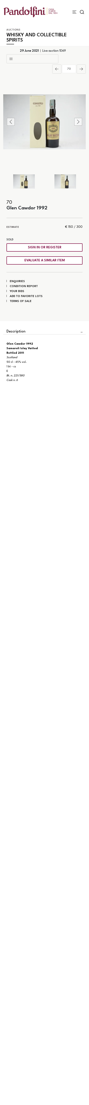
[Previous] (56, 69)
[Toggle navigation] (74, 12)
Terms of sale (21, 301)
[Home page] (30, 12)
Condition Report (24, 286)
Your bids (17, 291)
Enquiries (17, 281)
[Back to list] (32, 58)
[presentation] (11, 122)
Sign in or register (44, 247)
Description (15, 331)
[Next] (81, 69)
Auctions (13, 30)
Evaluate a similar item (44, 260)
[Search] (82, 12)
